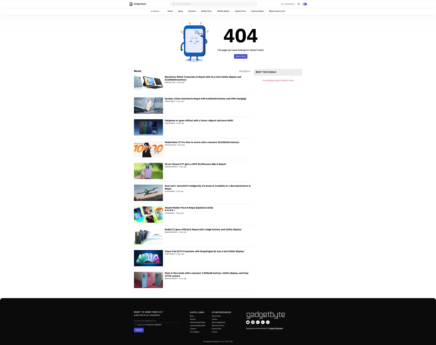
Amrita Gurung (170, 145)
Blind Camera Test (277, 11)
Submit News (216, 316)
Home (170, 11)
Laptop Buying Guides (197, 325)
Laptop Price (240, 11)
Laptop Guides (257, 11)
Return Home (241, 56)
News (180, 11)
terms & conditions (154, 324)
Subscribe (139, 330)
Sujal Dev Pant (170, 82)
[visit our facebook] (258, 322)
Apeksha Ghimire (171, 166)
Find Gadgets (194, 332)
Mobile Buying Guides (197, 322)
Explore (156, 11)
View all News (244, 71)
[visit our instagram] (253, 322)
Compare (193, 328)
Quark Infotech (276, 328)
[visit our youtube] (248, 322)
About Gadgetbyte (218, 322)
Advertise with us (218, 325)
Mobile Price (206, 11)
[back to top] (429, 339)
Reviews (192, 11)
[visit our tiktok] (268, 322)
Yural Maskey (170, 191)
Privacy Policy (216, 328)
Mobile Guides (223, 11)
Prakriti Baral (170, 101)
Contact (215, 332)
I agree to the (149, 325)
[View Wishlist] (298, 4)
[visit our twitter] (263, 322)
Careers (214, 319)
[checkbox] (135, 325)
